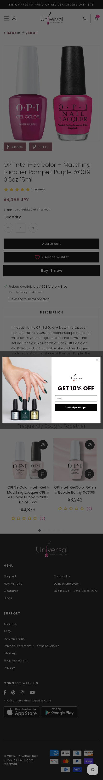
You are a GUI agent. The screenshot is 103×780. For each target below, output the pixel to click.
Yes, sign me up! (76, 407)
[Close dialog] (97, 360)
